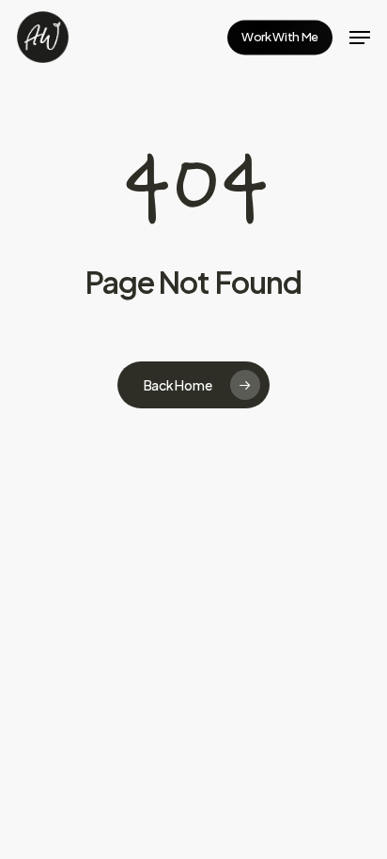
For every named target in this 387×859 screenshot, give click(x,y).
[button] (359, 37)
